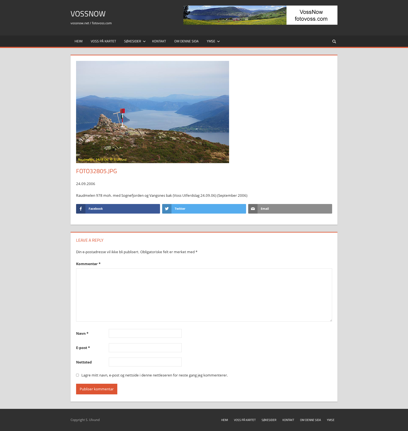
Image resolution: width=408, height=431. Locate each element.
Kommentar (88, 263)
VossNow (88, 13)
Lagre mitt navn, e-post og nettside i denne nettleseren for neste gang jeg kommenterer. (154, 375)
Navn (82, 333)
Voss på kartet (103, 41)
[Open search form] (334, 41)
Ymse (211, 41)
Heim (78, 41)
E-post (83, 347)
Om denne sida (186, 41)
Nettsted (84, 362)
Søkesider (132, 41)
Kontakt (159, 41)
